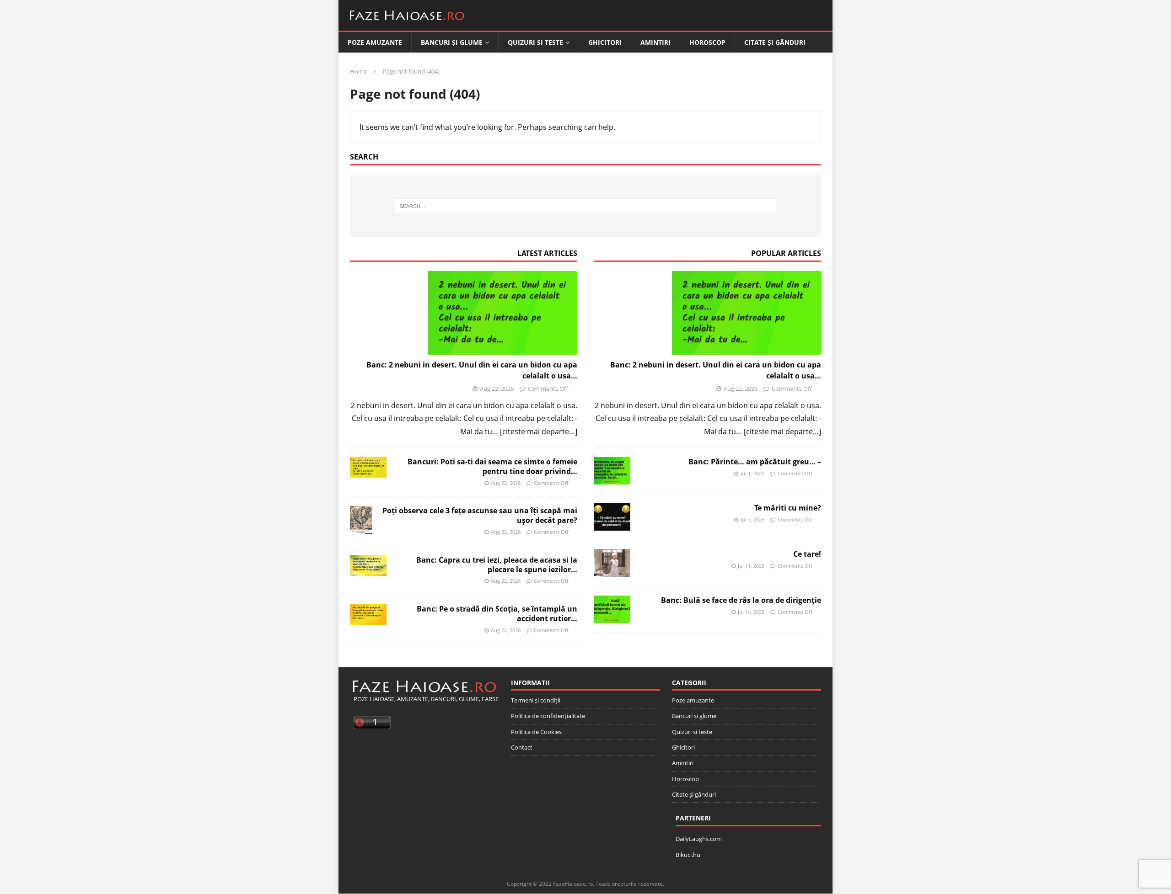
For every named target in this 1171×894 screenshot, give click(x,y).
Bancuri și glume (452, 42)
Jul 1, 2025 (752, 473)
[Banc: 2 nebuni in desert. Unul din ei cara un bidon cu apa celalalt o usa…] (463, 313)
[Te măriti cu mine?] (612, 517)
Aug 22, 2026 (497, 388)
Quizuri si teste (535, 42)
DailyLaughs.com (699, 839)
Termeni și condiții (535, 700)
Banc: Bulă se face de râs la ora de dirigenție (741, 600)
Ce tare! (807, 554)
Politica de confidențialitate (548, 716)
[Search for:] (586, 206)
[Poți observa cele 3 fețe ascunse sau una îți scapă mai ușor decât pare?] (361, 519)
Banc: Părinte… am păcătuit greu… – (754, 462)
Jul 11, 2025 (751, 565)
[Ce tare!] (612, 563)
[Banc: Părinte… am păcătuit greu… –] (612, 470)
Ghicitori (605, 42)
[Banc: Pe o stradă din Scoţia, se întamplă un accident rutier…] (368, 614)
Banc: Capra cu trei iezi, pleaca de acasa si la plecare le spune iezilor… (496, 565)
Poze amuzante (375, 42)
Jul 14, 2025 (751, 611)
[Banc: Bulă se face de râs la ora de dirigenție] (612, 609)
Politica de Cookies (536, 732)
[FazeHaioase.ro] (407, 24)
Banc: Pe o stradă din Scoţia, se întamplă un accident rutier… (497, 613)
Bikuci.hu (688, 855)
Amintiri (655, 42)
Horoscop (707, 42)
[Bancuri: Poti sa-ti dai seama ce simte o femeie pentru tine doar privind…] (368, 467)
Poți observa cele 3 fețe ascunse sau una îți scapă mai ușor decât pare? (479, 515)
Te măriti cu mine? (787, 508)
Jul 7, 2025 (752, 519)
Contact (521, 747)
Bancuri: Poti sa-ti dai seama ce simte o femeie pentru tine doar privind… (492, 466)
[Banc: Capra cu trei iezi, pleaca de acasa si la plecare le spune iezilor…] (368, 565)
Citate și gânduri (775, 42)
